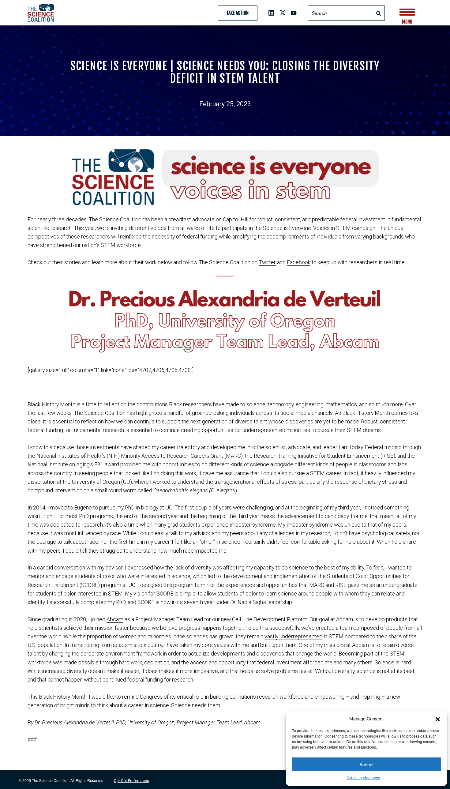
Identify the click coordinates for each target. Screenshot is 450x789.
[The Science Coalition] (48, 12)
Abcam (115, 619)
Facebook (298, 262)
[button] (438, 718)
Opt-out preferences (363, 778)
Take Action (237, 13)
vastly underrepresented (293, 636)
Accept (366, 764)
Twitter (267, 262)
